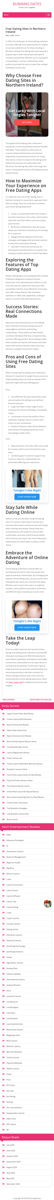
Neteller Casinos (13, 1046)
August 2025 (11, 1167)
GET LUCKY (27, 122)
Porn (8, 1079)
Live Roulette (12, 1018)
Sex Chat (10, 1091)
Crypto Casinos (12, 918)
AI (7, 846)
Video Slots (11, 1118)
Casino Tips (11, 901)
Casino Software (13, 896)
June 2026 (10, 1150)
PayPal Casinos (12, 1068)
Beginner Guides (13, 862)
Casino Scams (12, 890)
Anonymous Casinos (15, 851)
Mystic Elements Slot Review (19, 736)
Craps (8, 912)
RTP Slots (10, 1085)
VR (7, 1130)
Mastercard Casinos (14, 1029)
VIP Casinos (11, 1124)
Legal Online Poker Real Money (20, 713)
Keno (8, 990)
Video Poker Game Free (17, 730)
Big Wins (10, 868)
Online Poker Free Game (17, 802)
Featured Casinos (13, 940)
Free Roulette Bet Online (17, 747)
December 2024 (13, 1184)
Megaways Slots (13, 1035)
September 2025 (13, 1161)
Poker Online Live (14, 758)
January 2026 (12, 1156)
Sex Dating (10, 1096)
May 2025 (10, 1178)
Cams (8, 879)
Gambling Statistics (14, 951)
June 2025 (10, 1173)
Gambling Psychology (15, 946)
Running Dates (27, 3)
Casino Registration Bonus (18, 752)
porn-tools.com (15, 682)
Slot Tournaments (14, 1107)
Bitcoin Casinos (13, 873)
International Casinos (15, 979)
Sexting (9, 1102)
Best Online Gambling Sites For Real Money (25, 797)
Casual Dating (12, 907)
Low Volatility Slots (14, 1024)
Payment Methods (14, 1063)
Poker (9, 1074)
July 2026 (10, 1145)
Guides (9, 957)
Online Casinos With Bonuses (19, 719)
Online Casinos (12, 1057)
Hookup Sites (12, 968)
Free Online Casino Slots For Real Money (24, 775)
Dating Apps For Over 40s (40, 699)
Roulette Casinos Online (17, 769)
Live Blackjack (12, 1007)
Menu (6, 15)
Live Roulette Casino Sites (18, 814)
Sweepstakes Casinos (15, 1113)
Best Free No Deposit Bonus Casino (22, 741)
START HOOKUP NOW (27, 496)
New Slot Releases (14, 1052)
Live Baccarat (12, 1001)
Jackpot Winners (13, 985)
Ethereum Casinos (14, 935)
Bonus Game (12, 819)
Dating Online (12, 929)
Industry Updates (13, 974)
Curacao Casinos (13, 923)
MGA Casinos (11, 1040)
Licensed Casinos (13, 996)
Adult (8, 834)
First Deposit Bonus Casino (18, 786)
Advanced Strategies (15, 840)
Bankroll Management (16, 857)
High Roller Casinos (14, 962)
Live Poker (10, 1013)
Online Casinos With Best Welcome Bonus (24, 763)
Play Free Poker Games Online (20, 780)
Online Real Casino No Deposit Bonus (23, 791)
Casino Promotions (14, 885)
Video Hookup (9, 699)
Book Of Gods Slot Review (18, 724)
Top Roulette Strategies (17, 808)
